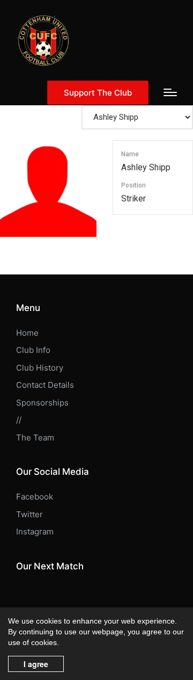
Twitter (29, 514)
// (18, 420)
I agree (36, 664)
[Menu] (170, 92)
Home (27, 333)
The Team (35, 437)
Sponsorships (42, 402)
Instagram (35, 531)
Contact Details (45, 385)
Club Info (33, 350)
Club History (39, 368)
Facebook (34, 496)
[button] (98, 93)
